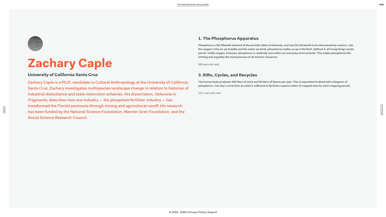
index (4, 109)
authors (382, 109)
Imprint (212, 212)
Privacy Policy (197, 212)
